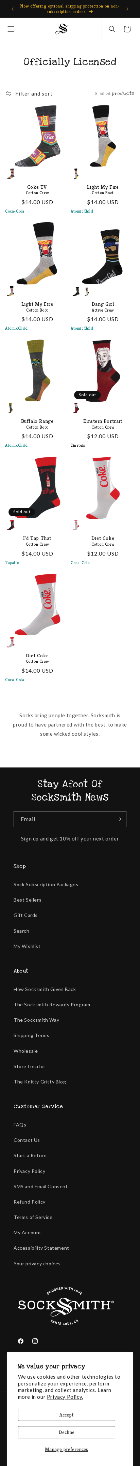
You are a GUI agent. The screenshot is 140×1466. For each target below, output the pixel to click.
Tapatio (12, 562)
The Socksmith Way (36, 1020)
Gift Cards (26, 915)
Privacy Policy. (65, 1397)
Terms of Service (33, 1217)
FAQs (20, 1124)
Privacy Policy (29, 1171)
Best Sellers (27, 900)
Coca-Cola (14, 211)
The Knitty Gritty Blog (40, 1081)
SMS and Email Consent (41, 1186)
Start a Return (30, 1155)
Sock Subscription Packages (46, 884)
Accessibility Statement (41, 1248)
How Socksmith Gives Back (45, 989)
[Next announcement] (127, 8)
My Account (27, 1232)
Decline (66, 1432)
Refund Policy (30, 1202)
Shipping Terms (31, 1035)
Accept (66, 1414)
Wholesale (26, 1051)
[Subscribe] (118, 819)
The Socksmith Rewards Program (52, 1004)
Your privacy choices (37, 1263)
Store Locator (30, 1066)
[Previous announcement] (12, 8)
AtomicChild (82, 211)
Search (22, 931)
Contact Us (27, 1140)
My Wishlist (27, 946)
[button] (10, 29)
